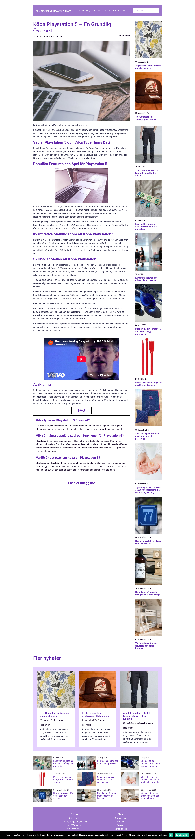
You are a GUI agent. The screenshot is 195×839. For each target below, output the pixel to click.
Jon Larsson (56, 36)
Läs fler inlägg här (81, 483)
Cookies (106, 10)
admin (61, 720)
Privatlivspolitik (182, 835)
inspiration (45, 725)
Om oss (96, 10)
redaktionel (124, 35)
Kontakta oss (119, 10)
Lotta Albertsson (145, 723)
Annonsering (84, 10)
